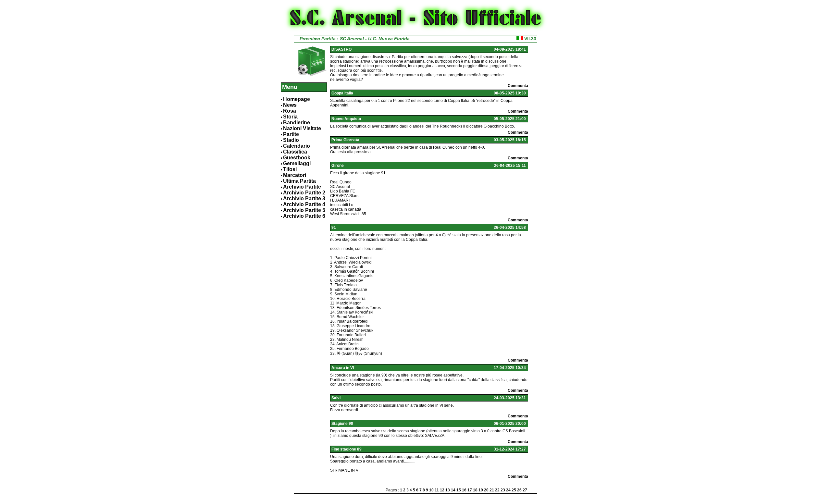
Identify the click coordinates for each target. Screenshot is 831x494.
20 (486, 490)
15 (458, 490)
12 (442, 490)
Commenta (518, 85)
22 (497, 490)
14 (453, 490)
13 (447, 490)
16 (464, 490)
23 (503, 490)
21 (492, 490)
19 (480, 490)
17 (469, 490)
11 (437, 490)
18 (475, 490)
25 (514, 490)
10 (431, 490)
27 (525, 490)
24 (508, 490)
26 (519, 490)
